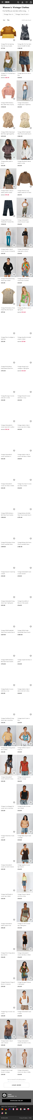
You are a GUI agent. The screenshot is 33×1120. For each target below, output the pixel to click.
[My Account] (22, 2)
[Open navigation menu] (2, 2)
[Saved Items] (27, 2)
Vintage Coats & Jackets (22, 14)
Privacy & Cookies (23, 1117)
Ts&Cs (30, 1117)
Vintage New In (8, 14)
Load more (16, 1085)
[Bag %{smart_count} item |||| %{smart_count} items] (31, 2)
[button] (2, 1109)
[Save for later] (14, 40)
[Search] (18, 2)
